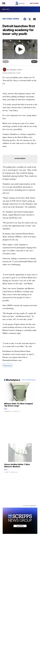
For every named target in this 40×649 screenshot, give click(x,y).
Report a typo (7, 365)
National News (11, 19)
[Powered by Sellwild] (33, 505)
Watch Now (34, 3)
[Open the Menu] (4, 3)
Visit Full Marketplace (29, 380)
